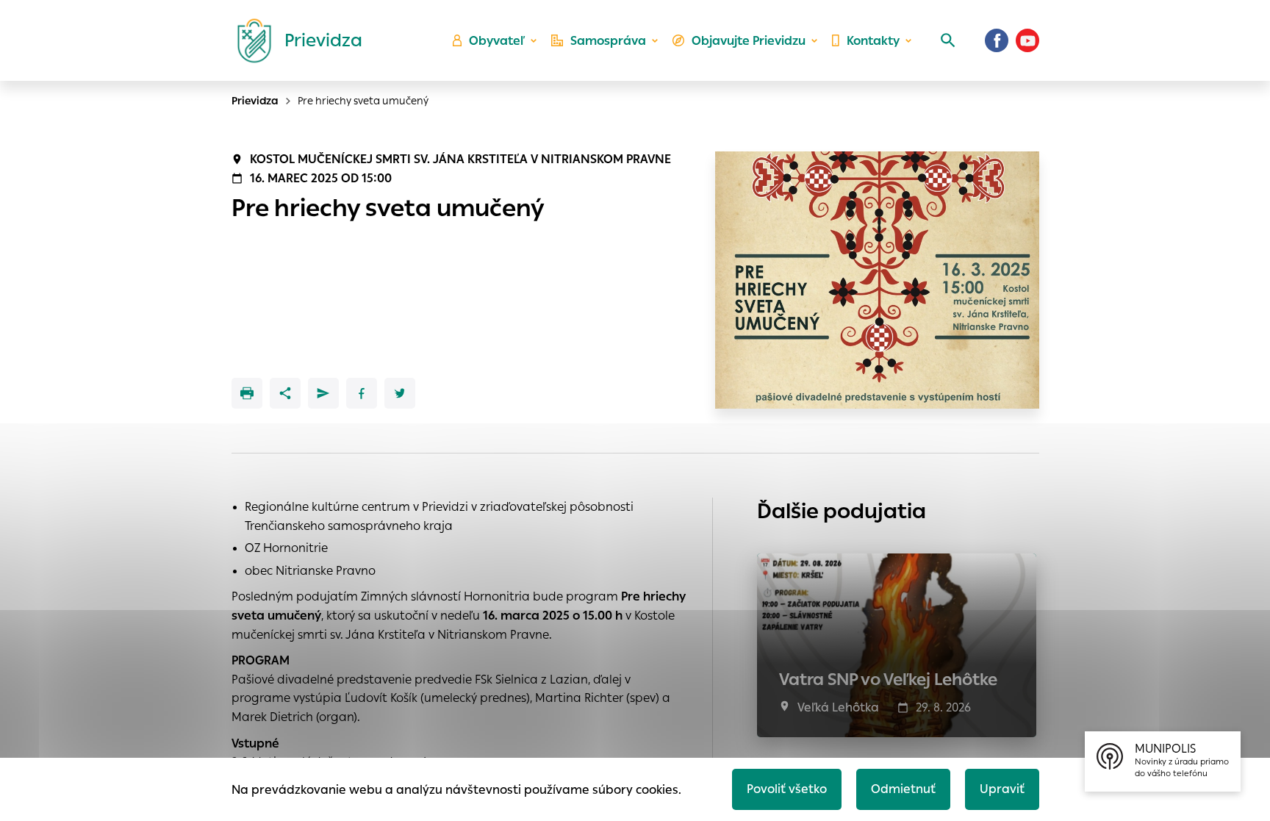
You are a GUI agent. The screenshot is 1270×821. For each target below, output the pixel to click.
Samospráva (608, 41)
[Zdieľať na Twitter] (399, 393)
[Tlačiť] (247, 393)
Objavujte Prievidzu (749, 41)
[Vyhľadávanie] (948, 40)
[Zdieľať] (285, 393)
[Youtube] (1027, 40)
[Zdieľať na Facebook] (361, 393)
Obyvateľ (497, 41)
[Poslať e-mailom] (323, 393)
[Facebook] (996, 40)
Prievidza (255, 100)
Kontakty (873, 41)
